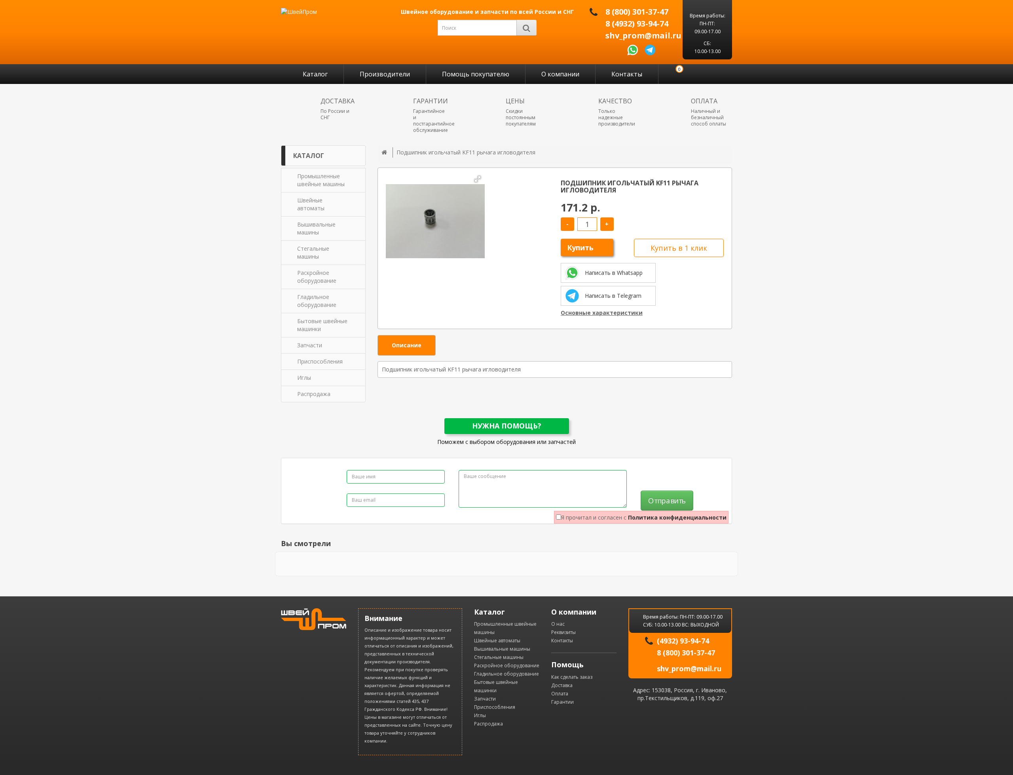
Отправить (667, 501)
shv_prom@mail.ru (643, 36)
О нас (558, 624)
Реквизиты (563, 632)
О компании (560, 74)
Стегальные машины (499, 657)
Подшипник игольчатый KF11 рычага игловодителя (465, 152)
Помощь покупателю (475, 74)
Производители (385, 74)
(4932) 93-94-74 (683, 641)
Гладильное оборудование (506, 673)
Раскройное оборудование (506, 665)
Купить (580, 247)
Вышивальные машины (502, 649)
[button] (477, 179)
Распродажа (488, 723)
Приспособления (494, 707)
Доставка (562, 685)
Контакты (626, 74)
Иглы (480, 715)
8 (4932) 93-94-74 (636, 24)
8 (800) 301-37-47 (636, 12)
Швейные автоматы (497, 640)
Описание (406, 345)
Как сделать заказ (571, 677)
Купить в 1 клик (679, 248)
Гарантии (562, 702)
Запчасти (485, 698)
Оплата (559, 693)
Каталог (315, 74)
